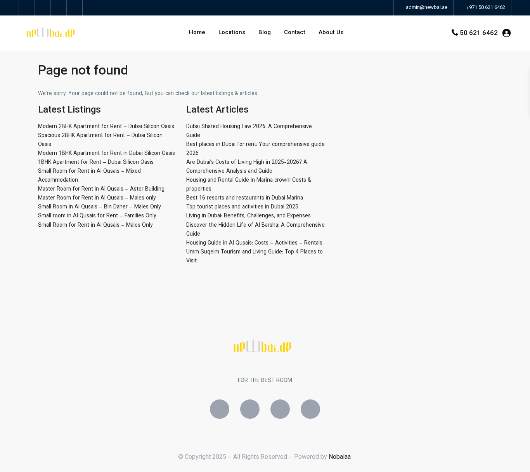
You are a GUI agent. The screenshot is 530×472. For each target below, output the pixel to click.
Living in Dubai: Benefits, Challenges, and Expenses (248, 216)
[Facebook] (219, 409)
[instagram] (75, 8)
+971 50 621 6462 (485, 8)
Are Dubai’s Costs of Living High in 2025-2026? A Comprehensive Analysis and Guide (246, 167)
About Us (331, 32)
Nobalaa (340, 457)
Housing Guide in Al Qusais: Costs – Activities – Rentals (254, 243)
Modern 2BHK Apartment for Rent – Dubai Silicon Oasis (106, 127)
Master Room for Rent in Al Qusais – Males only (97, 198)
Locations (231, 32)
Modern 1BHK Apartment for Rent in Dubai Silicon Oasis (106, 153)
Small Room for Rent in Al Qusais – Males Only (95, 225)
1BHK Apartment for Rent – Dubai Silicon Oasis (96, 162)
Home (197, 32)
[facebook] (27, 8)
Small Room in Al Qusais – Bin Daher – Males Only (99, 207)
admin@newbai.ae (426, 8)
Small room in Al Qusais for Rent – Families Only (97, 216)
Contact (294, 32)
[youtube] (59, 8)
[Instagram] (250, 409)
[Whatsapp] (280, 409)
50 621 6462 (479, 33)
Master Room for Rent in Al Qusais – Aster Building (101, 189)
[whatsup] (43, 8)
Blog (264, 32)
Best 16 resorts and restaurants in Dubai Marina (244, 198)
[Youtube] (310, 409)
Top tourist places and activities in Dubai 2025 (242, 207)
